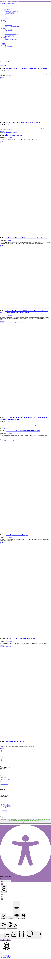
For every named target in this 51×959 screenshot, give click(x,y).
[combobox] (25, 821)
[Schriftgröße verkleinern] (2, 884)
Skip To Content (3, 939)
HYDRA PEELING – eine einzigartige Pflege (20, 638)
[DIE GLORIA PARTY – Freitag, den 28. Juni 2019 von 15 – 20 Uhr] (5, 65)
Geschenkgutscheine (6, 806)
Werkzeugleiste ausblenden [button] (5, 880)
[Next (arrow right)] (1, 953)
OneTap (7, 878)
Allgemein (10, 70)
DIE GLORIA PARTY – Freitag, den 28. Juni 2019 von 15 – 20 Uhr (26, 68)
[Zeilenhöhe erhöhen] (2, 894)
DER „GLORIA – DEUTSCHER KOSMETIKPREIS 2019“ (24, 122)
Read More (2, 77)
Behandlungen (5, 804)
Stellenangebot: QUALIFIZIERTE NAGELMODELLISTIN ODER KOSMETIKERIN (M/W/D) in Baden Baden (24, 311)
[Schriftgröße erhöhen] (2, 879)
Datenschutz (4, 810)
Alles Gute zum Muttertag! (13, 135)
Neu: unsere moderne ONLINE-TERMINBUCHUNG (23, 431)
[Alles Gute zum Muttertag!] (8, 132)
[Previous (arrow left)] (0, 953)
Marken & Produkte (6, 805)
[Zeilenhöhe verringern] (2, 899)
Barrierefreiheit (5, 811)
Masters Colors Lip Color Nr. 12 (16, 741)
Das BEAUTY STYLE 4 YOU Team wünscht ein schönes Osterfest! (26, 238)
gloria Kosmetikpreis (6, 807)
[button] (0, 824)
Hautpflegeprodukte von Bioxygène (17, 535)
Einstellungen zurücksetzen (5, 940)
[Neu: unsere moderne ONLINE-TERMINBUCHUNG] (5, 428)
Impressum (4, 808)
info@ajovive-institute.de (6, 779)
